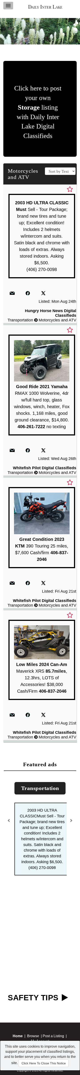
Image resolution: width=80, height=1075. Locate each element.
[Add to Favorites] (70, 189)
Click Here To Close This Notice (44, 1063)
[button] (9, 818)
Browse (33, 1036)
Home (18, 1036)
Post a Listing (53, 1036)
